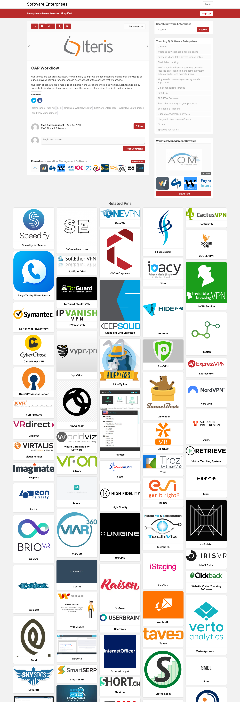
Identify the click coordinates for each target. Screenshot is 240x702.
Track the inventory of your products (177, 103)
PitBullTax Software (168, 98)
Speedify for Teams (168, 129)
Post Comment (134, 148)
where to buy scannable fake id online (178, 51)
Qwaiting (162, 46)
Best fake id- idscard (169, 108)
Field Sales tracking (168, 62)
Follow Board (138, 161)
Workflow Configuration (131, 107)
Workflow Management (44, 112)
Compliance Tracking (43, 107)
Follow (139, 126)
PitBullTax (163, 93)
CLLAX (161, 124)
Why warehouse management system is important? (179, 81)
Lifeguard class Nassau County (174, 119)
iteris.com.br (135, 26)
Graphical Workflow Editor (78, 107)
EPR (59, 107)
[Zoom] (59, 26)
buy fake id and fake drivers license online (180, 57)
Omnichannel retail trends (171, 87)
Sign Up (206, 13)
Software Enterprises (47, 4)
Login (208, 4)
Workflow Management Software (67, 161)
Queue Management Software (174, 113)
